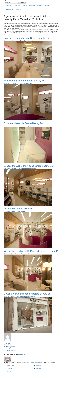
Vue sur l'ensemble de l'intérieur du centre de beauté (31, 251)
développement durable (28, 362)
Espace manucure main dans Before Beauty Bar (28, 165)
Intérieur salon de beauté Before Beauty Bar (26, 38)
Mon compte (9, 1)
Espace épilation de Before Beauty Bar (24, 123)
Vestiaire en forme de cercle (18, 208)
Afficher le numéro (11, 350)
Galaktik (8, 343)
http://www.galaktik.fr (9, 348)
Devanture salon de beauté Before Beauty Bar (27, 293)
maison (40, 362)
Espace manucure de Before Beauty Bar (24, 80)
